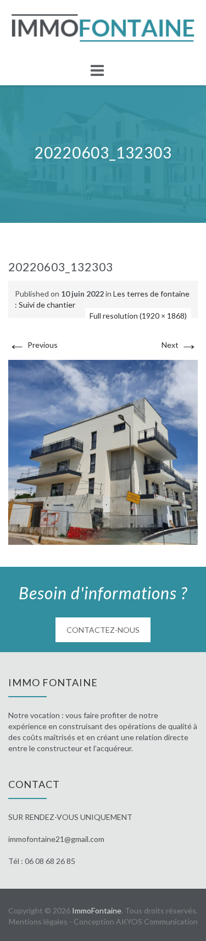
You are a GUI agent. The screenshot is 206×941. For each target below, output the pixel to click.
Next (180, 344)
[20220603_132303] (103, 451)
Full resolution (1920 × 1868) (138, 315)
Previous (33, 344)
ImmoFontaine (96, 910)
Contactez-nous (103, 629)
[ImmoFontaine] (103, 28)
